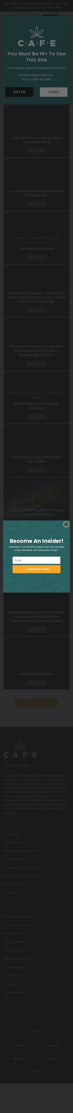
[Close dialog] (66, 524)
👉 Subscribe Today (36, 569)
